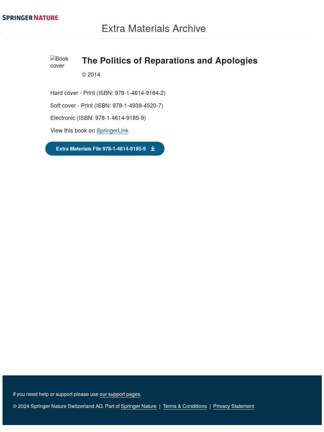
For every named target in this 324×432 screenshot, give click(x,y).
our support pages (120, 394)
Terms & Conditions (185, 406)
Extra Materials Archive (154, 27)
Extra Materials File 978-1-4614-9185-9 (101, 148)
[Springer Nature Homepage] (30, 18)
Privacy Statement (233, 406)
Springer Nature (139, 406)
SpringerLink (112, 130)
